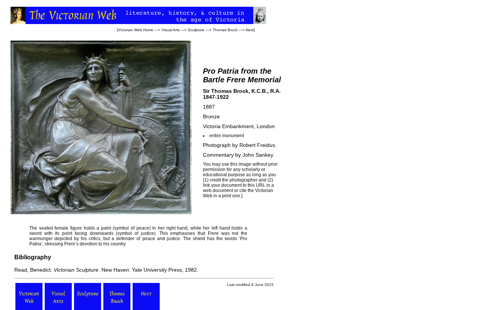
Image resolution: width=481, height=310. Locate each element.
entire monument (226, 135)
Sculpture (196, 30)
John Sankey (257, 155)
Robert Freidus (257, 145)
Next (250, 30)
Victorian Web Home (135, 30)
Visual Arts (171, 30)
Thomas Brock (225, 30)
